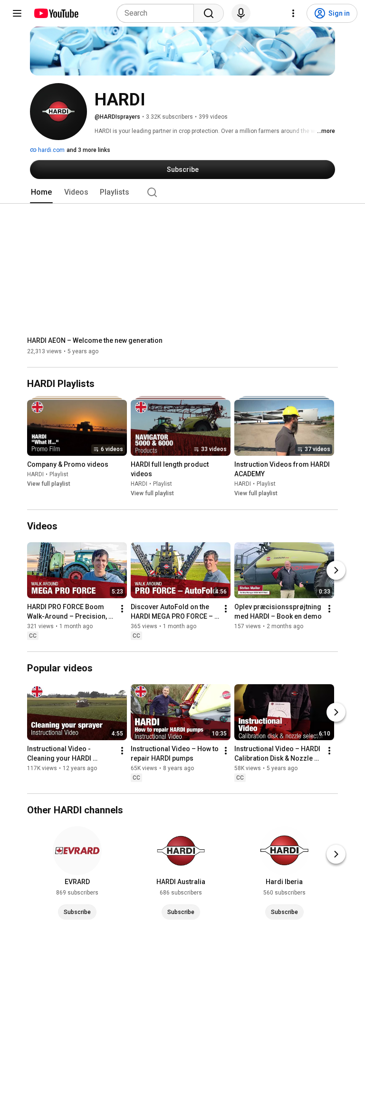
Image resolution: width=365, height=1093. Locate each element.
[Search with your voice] (240, 13)
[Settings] (293, 13)
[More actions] (122, 608)
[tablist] (182, 192)
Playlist (58, 474)
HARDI (35, 474)
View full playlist (48, 484)
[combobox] (158, 13)
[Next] (336, 570)
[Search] (208, 13)
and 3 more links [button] (88, 150)
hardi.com (51, 150)
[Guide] (17, 13)
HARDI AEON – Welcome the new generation (95, 340)
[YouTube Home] (56, 13)
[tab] (41, 192)
